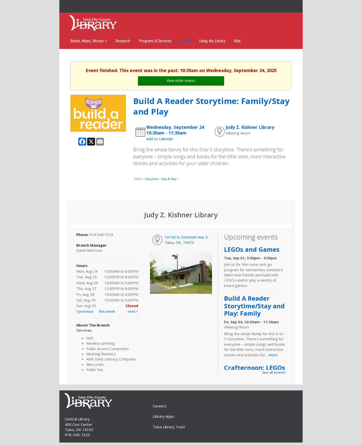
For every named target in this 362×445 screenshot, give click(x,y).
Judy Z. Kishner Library (250, 127)
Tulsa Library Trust (169, 426)
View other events (181, 80)
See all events (274, 372)
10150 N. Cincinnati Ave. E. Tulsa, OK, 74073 (187, 240)
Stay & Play (168, 179)
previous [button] (85, 311)
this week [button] (107, 311)
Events (185, 41)
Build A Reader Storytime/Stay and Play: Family (254, 305)
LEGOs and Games (252, 249)
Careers (159, 405)
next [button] (132, 311)
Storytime (151, 179)
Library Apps (163, 416)
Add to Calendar (159, 138)
